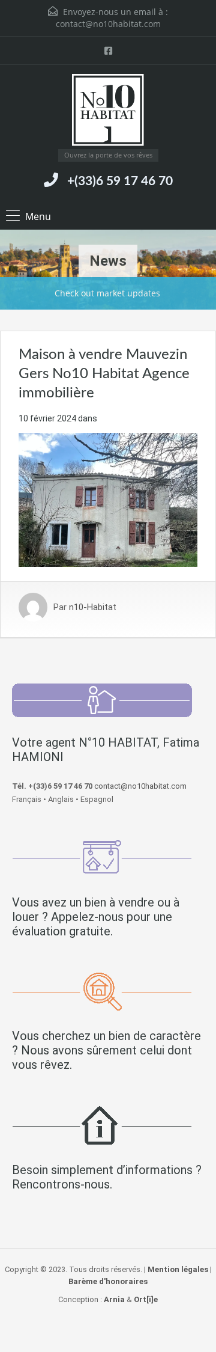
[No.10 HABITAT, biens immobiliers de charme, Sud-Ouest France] (108, 111)
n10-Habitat (92, 607)
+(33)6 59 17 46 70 (120, 181)
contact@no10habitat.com (108, 23)
